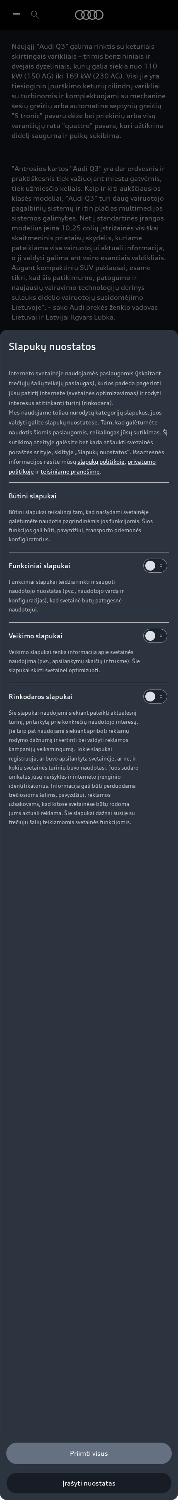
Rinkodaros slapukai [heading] (41, 696)
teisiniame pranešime (70, 471)
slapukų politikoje (101, 461)
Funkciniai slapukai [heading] (39, 566)
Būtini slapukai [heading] (33, 496)
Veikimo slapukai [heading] (36, 636)
